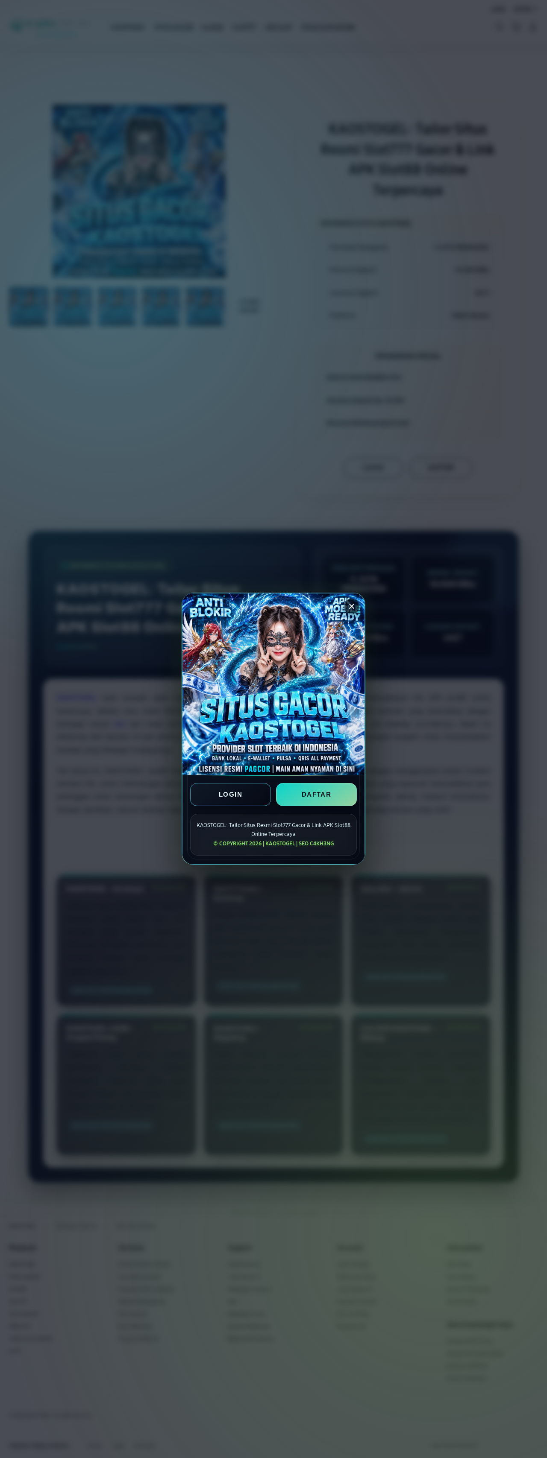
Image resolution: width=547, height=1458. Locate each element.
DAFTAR (316, 794)
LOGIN (230, 794)
